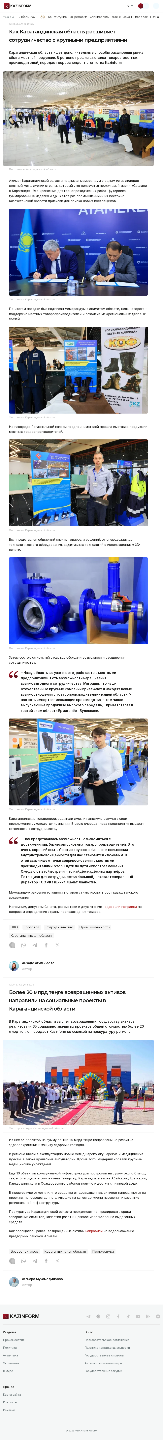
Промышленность (94, 927)
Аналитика (10, 1355)
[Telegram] (35, 945)
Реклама (9, 1410)
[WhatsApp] (23, 945)
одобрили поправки (121, 907)
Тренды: (9, 16)
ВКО (14, 927)
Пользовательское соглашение (106, 1340)
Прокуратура (103, 1251)
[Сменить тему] (143, 6)
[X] (57, 945)
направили (94, 1231)
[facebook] (118, 1316)
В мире (8, 1371)
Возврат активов (24, 1251)
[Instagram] (12, 945)
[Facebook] (46, 945)
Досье (116, 17)
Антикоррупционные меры (103, 1363)
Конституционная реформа (67, 17)
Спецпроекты (100, 17)
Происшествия (13, 1340)
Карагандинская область (31, 936)
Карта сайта (12, 1394)
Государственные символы (104, 1355)
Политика (10, 1347)
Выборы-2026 (27, 17)
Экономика (11, 1363)
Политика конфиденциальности (107, 1347)
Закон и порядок (135, 17)
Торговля (31, 927)
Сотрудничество (59, 927)
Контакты (10, 1402)
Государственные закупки (103, 1371)
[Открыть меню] (156, 6)
